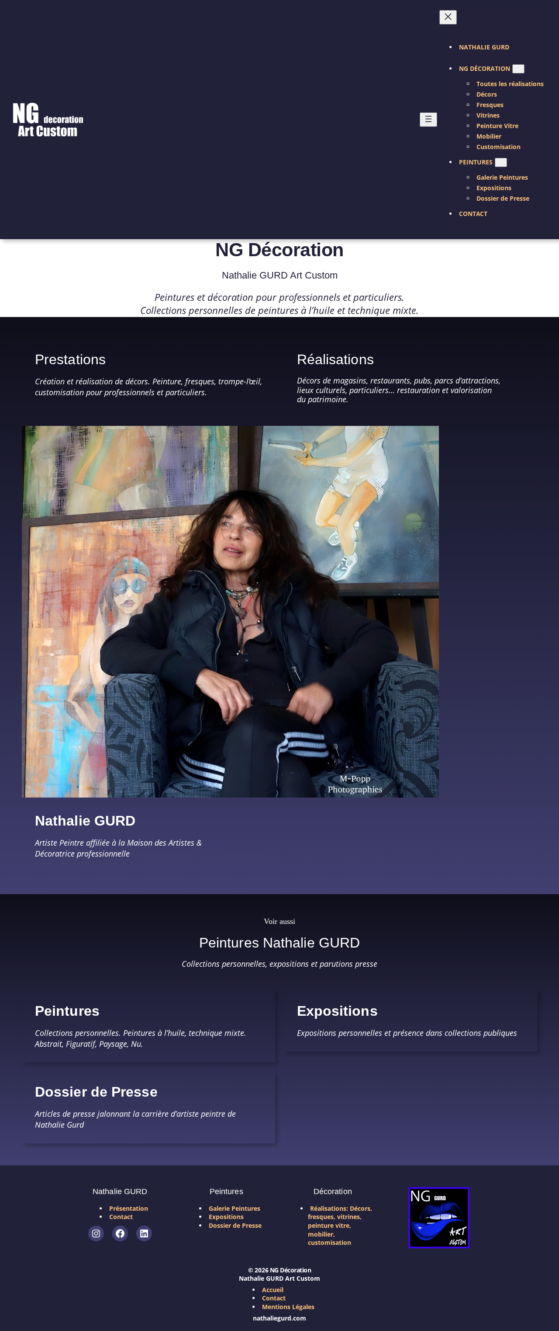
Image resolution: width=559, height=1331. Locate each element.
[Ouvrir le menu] (428, 119)
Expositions (337, 1011)
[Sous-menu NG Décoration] (518, 68)
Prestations (70, 359)
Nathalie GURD (85, 821)
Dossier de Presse (96, 1092)
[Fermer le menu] (448, 17)
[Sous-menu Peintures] (501, 162)
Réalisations (335, 359)
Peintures (67, 1011)
